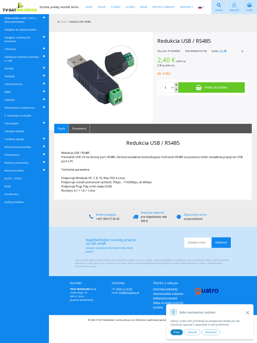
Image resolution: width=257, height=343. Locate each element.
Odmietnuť (211, 332)
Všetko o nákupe (163, 7)
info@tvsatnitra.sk (129, 292)
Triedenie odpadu (14, 139)
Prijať (177, 332)
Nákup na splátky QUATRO (168, 302)
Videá (143, 7)
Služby (130, 7)
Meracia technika (14, 170)
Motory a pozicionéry (16, 162)
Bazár (7, 186)
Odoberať (221, 242)
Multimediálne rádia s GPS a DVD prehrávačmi (20, 19)
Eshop (102, 7)
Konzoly (8, 68)
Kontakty (186, 7)
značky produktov (14, 202)
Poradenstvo (11, 194)
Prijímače (9, 99)
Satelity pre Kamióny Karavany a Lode (21, 58)
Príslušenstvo (11, 154)
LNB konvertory (13, 84)
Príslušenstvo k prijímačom (19, 107)
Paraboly (9, 76)
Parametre (79, 128)
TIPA (221, 51)
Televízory (10, 49)
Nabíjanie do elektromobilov (20, 29)
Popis (61, 128)
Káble (7, 92)
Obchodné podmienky (165, 289)
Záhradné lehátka (14, 131)
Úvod (88, 7)
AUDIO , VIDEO (13, 178)
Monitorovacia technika (17, 147)
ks (172, 87)
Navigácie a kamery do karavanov (17, 39)
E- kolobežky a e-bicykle (17, 115)
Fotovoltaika (11, 123)
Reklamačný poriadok (165, 298)
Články (115, 7)
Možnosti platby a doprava (168, 293)
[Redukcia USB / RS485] (101, 75)
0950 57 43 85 (124, 289)
